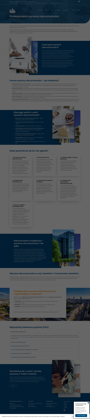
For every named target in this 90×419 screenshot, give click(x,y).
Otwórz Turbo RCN (81, 415)
